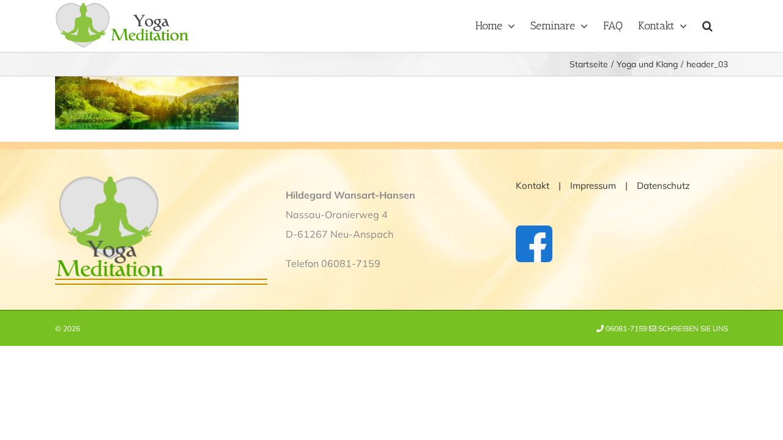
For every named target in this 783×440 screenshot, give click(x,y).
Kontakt (532, 185)
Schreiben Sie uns (692, 328)
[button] (707, 24)
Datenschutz (663, 185)
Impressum (593, 185)
